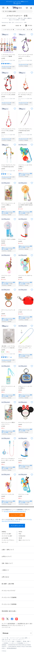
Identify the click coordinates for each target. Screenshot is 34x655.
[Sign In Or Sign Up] (7, 7)
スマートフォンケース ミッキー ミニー (8, 387)
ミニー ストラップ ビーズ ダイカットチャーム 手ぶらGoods (8, 93)
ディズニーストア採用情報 (9, 604)
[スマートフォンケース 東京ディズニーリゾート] (8, 412)
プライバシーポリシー (17, 639)
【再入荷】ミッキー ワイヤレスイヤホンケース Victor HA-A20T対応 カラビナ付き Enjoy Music (8, 347)
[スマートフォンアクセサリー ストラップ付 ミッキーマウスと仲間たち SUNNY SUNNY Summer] (8, 448)
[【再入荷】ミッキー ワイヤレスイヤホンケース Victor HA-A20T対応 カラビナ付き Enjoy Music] (8, 336)
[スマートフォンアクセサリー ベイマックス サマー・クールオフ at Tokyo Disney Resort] (25, 336)
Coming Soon (22, 536)
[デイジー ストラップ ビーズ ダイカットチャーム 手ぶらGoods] (25, 44)
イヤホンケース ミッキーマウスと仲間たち (25, 387)
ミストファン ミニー (6, 275)
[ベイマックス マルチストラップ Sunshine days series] (25, 118)
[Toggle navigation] (3, 8)
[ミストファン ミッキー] (25, 484)
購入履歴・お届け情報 (8, 583)
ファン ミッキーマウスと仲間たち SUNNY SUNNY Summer (25, 204)
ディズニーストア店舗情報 (9, 597)
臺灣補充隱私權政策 (11, 648)
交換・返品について (7, 563)
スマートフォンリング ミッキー (8, 310)
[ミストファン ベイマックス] (8, 484)
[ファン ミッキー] (25, 229)
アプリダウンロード (17, 525)
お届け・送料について (8, 549)
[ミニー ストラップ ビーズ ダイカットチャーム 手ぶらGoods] (8, 82)
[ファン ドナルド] (25, 448)
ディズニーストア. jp (6, 66)
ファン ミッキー (22, 239)
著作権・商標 (26, 641)
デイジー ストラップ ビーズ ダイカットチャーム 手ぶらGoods (25, 55)
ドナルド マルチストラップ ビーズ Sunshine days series (8, 165)
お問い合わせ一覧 (6, 639)
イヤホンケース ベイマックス (25, 310)
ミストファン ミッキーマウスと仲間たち (25, 165)
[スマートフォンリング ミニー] (25, 412)
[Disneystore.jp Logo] (17, 7)
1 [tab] (16, 4)
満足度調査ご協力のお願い (9, 611)
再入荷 (20, 538)
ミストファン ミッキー (23, 494)
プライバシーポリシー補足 (8, 641)
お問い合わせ (5, 577)
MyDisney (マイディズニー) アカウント (12, 625)
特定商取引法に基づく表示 (25, 623)
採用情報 (4, 644)
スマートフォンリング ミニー (25, 422)
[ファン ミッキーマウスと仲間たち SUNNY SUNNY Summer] (25, 193)
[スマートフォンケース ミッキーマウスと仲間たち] (8, 193)
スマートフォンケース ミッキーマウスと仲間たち (8, 204)
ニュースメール (6, 627)
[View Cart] (31, 8)
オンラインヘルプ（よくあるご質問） (19, 638)
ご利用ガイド (5, 570)
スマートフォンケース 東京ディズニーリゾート (8, 423)
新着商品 (4, 531)
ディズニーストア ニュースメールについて (15, 511)
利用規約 (19, 641)
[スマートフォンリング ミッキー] (8, 299)
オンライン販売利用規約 (8, 623)
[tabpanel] (17, 2)
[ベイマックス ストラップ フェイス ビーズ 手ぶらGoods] (8, 118)
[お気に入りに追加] (15, 34)
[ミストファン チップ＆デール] (25, 265)
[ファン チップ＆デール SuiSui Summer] (8, 229)
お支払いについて (7, 556)
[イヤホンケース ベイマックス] (25, 299)
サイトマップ (5, 542)
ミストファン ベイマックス (7, 494)
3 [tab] (19, 4)
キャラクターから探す (7, 536)
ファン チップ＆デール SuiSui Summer (8, 240)
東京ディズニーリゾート (24, 540)
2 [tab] (18, 4)
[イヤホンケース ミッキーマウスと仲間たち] (25, 376)
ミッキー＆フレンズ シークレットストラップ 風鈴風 (8, 55)
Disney (20, 531)
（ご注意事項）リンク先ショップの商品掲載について (14, 643)
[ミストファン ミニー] (8, 265)
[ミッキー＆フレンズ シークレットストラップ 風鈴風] (8, 44)
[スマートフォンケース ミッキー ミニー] (8, 376)
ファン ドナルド (22, 458)
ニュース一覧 (5, 638)
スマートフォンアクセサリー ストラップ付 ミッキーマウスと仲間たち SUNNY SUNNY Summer (8, 459)
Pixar (20, 533)
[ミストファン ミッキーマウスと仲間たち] (25, 154)
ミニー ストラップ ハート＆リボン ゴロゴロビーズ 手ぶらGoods (25, 93)
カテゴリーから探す (6, 533)
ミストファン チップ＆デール (25, 275)
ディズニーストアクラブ (8, 590)
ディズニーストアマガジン (8, 540)
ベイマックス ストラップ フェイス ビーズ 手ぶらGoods (8, 129)
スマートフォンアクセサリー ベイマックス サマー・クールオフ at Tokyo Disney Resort (25, 347)
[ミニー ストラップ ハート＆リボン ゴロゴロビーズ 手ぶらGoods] (25, 82)
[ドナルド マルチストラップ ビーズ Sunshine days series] (8, 154)
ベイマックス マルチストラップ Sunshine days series (25, 129)
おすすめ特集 (5, 538)
